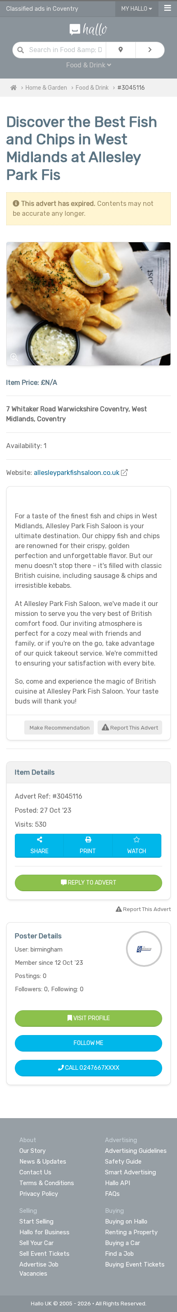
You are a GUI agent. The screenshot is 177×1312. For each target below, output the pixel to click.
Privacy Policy (38, 1193)
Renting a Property (131, 1232)
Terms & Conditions (46, 1183)
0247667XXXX (99, 1067)
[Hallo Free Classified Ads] (89, 29)
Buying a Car (122, 1243)
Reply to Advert (91, 882)
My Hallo (135, 8)
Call (91, 1067)
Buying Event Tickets (135, 1264)
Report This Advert (133, 728)
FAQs (112, 1193)
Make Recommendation (59, 728)
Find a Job (119, 1253)
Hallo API (117, 1183)
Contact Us (35, 1172)
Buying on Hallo (126, 1221)
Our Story (32, 1151)
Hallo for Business (44, 1232)
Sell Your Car (36, 1243)
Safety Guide (123, 1161)
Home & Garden (46, 87)
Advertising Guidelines (136, 1151)
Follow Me (88, 1043)
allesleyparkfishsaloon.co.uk (76, 473)
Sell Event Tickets (44, 1253)
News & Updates (42, 1161)
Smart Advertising (130, 1172)
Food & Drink (92, 87)
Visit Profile (91, 1018)
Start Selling (36, 1221)
